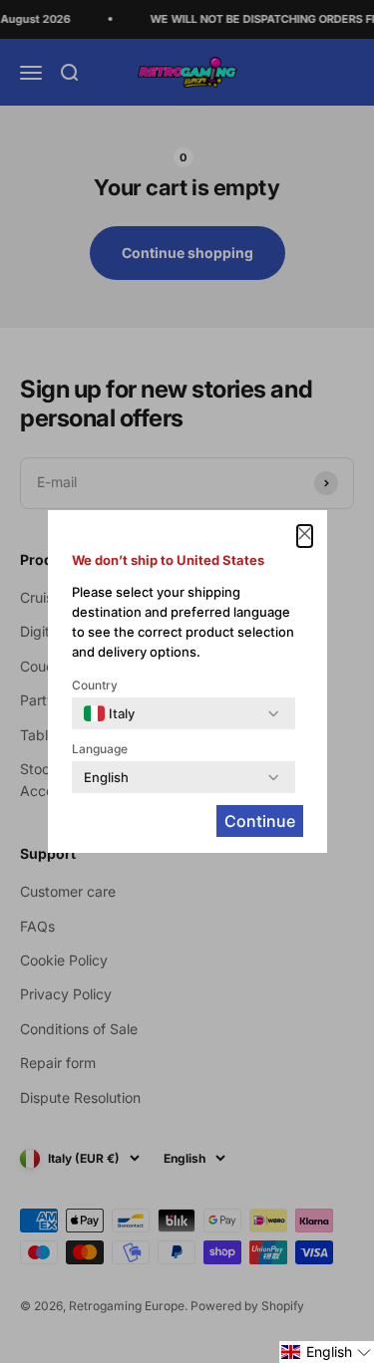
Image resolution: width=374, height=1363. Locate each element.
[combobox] (109, 713)
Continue (259, 821)
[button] (326, 1352)
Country (95, 685)
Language (100, 748)
